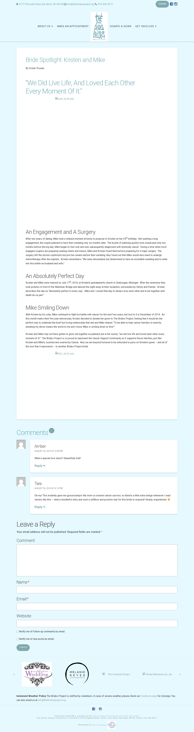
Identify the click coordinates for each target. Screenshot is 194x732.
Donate (162, 3)
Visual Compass (100, 725)
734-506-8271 (105, 4)
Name (23, 582)
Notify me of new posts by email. (36, 638)
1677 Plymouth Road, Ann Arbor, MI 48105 (41, 4)
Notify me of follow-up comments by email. (42, 631)
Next (179, 674)
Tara (38, 483)
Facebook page (149, 696)
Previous (14, 674)
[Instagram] (175, 4)
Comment (26, 540)
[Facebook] (171, 4)
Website (24, 616)
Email (23, 599)
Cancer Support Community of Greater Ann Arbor (115, 716)
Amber (40, 446)
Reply (39, 466)
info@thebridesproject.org (80, 4)
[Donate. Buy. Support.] (99, 26)
